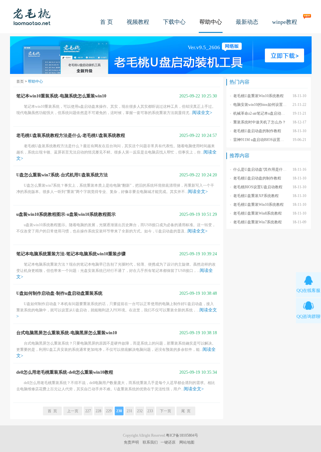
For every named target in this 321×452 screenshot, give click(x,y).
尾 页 (186, 411)
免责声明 (131, 442)
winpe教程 (284, 22)
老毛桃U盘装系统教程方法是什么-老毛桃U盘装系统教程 (70, 135)
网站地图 (186, 442)
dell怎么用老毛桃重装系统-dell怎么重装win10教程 (64, 372)
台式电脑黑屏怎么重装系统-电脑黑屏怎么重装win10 (66, 332)
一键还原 (168, 442)
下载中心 (174, 22)
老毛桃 (32, 16)
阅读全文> (202, 112)
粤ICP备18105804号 (182, 435)
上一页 (72, 411)
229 (109, 411)
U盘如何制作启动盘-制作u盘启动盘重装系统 (59, 293)
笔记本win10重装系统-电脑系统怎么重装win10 (61, 96)
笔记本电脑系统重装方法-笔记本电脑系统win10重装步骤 (71, 254)
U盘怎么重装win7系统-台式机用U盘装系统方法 (62, 175)
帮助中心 (210, 22)
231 (129, 411)
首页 (20, 81)
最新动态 (247, 22)
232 (140, 411)
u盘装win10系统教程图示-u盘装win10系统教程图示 (66, 214)
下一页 (165, 411)
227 (88, 411)
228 (98, 411)
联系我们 (150, 442)
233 (150, 411)
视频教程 (138, 22)
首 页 (106, 22)
